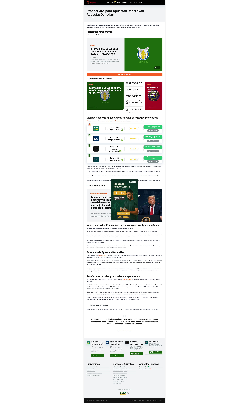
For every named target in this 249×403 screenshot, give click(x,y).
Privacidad (155, 400)
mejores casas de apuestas (114, 120)
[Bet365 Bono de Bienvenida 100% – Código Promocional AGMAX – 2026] (96, 130)
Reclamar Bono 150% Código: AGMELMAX (153, 147)
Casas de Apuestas (110, 2)
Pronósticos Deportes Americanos (94, 373)
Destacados (124, 2)
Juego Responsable (141, 400)
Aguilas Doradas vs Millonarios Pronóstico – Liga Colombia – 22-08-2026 (133, 102)
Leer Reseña (154, 130)
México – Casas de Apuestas (119, 379)
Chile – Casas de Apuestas (119, 375)
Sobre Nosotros (133, 400)
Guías (140, 2)
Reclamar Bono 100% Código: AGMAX (153, 127)
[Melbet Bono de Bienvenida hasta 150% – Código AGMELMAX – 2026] (96, 151)
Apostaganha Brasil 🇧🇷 (144, 366)
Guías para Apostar (103, 255)
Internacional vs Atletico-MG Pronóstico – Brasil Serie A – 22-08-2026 (104, 51)
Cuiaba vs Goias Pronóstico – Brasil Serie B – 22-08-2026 (132, 88)
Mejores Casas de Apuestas (119, 366)
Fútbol (118, 2)
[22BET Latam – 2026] (96, 161)
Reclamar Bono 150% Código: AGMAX (153, 137)
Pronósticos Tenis (91, 371)
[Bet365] (124, 201)
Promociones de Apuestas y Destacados (122, 369)
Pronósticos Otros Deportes (93, 375)
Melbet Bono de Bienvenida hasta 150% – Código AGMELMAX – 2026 (136, 343)
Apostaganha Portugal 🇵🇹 (145, 369)
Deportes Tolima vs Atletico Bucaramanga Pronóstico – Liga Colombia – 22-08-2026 (133, 95)
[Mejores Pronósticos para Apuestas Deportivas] (92, 2)
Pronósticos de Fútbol (124, 74)
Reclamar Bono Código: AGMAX (153, 157)
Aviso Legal (149, 400)
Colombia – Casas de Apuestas (120, 377)
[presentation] (155, 67)
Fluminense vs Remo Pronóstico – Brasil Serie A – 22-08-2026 (134, 83)
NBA (131, 2)
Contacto (160, 400)
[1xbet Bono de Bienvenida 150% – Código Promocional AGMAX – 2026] (96, 141)
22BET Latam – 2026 (154, 341)
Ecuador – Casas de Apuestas (120, 373)
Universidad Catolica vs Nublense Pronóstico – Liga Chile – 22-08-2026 (133, 109)
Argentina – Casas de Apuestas (120, 371)
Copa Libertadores (126, 279)
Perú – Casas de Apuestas (119, 381)
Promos (135, 2)
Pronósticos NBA (90, 369)
